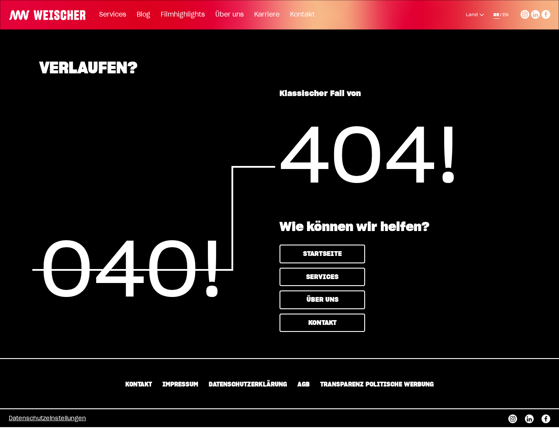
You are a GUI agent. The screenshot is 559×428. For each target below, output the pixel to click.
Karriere (267, 15)
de (496, 15)
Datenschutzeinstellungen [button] (47, 418)
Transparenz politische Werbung (377, 385)
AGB (303, 385)
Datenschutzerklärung (248, 385)
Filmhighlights (183, 15)
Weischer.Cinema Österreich (44, 14)
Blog (143, 15)
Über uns (229, 15)
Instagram (525, 13)
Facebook (546, 13)
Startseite (322, 254)
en (505, 15)
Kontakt (302, 15)
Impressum (180, 385)
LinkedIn (535, 13)
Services (112, 15)
